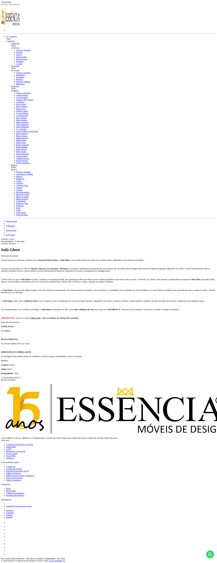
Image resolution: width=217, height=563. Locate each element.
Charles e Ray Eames (24, 100)
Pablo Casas (21, 143)
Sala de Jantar (21, 59)
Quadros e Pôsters (23, 82)
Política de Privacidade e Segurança (20, 476)
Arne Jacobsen (22, 97)
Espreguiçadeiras (23, 192)
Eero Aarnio (21, 104)
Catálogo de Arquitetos (15, 493)
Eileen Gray (21, 109)
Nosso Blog (4, 4)
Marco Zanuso (22, 136)
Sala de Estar (21, 57)
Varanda (19, 52)
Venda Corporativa (14, 4)
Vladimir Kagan (22, 158)
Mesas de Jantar (22, 197)
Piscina (19, 55)
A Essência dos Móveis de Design (19, 444)
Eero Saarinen (21, 106)
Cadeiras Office (22, 185)
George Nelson (22, 113)
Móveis (14, 165)
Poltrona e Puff (22, 203)
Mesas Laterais (22, 199)
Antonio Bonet (22, 95)
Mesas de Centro (22, 194)
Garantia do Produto (14, 469)
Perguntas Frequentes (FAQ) (17, 471)
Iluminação (20, 75)
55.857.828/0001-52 (57, 561)
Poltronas (19, 206)
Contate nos (10, 467)
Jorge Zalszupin (22, 125)
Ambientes (15, 43)
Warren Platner (22, 161)
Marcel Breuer (22, 134)
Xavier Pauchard (22, 163)
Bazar (8, 489)
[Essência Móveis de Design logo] (10, 26)
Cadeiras (19, 183)
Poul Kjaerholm (22, 154)
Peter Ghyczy (21, 149)
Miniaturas (20, 84)
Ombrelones (21, 201)
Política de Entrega (13, 473)
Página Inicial (11, 221)
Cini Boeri (20, 102)
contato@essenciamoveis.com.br (19, 506)
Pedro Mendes (22, 147)
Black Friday (11, 491)
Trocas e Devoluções (14, 478)
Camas (18, 181)
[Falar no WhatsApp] (210, 554)
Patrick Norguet (22, 145)
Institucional (11, 447)
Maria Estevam (22, 138)
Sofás (18, 210)
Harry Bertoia (21, 120)
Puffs (18, 208)
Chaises (19, 188)
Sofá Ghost (10, 235)
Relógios (19, 79)
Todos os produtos (23, 50)
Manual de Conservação (15, 451)
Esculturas (20, 77)
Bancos (19, 176)
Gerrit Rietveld (22, 116)
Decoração (15, 66)
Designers (15, 86)
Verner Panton (21, 156)
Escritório (20, 61)
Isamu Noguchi (22, 122)
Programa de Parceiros (15, 495)
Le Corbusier (21, 129)
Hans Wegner (21, 118)
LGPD (8, 449)
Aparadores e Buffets (24, 174)
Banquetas (20, 179)
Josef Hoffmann (22, 127)
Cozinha (19, 64)
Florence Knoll (22, 111)
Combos (19, 190)
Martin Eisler (21, 140)
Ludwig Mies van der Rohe (27, 131)
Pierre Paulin (21, 152)
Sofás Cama (21, 212)
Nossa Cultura (11, 454)
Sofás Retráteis (22, 215)
